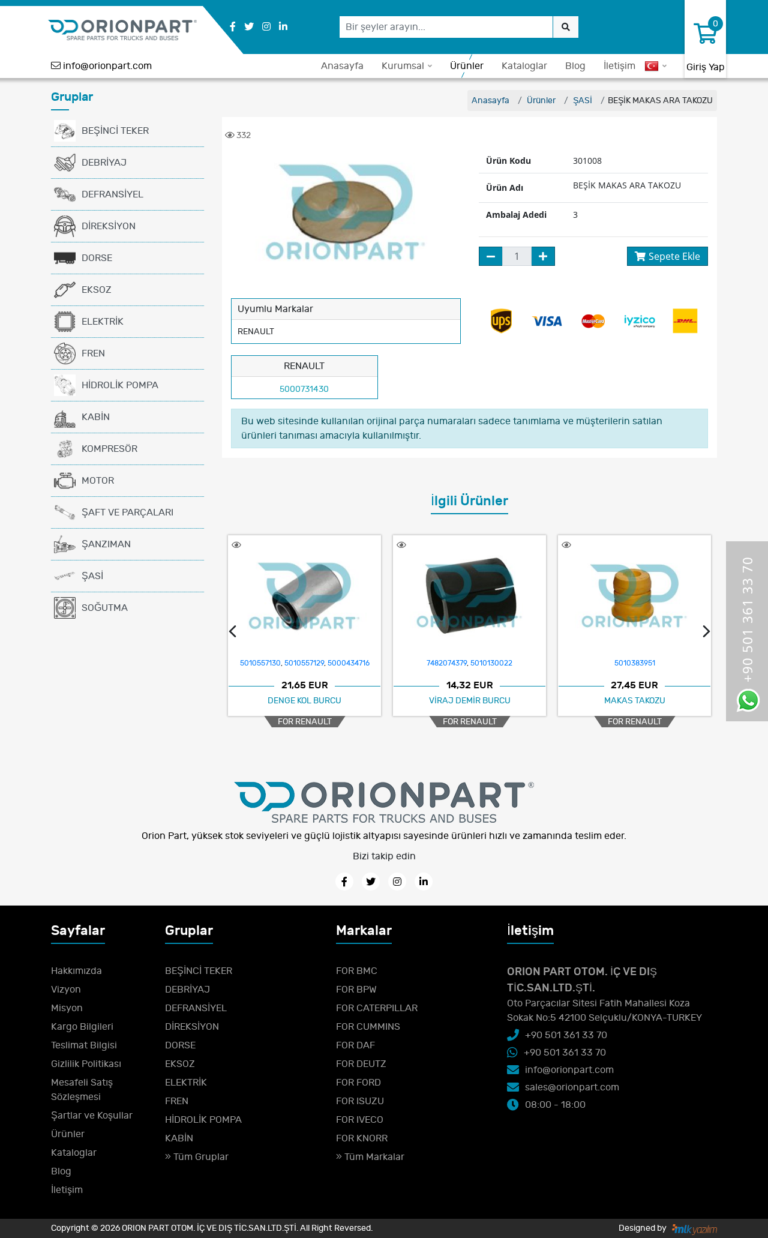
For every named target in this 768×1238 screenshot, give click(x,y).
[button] (232, 633)
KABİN (96, 417)
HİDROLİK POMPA (120, 385)
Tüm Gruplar (200, 1157)
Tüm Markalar (373, 1157)
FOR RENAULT (305, 722)
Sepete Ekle (674, 256)
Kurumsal (403, 66)
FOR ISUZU (360, 1101)
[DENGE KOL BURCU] (304, 596)
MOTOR (98, 480)
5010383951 (634, 663)
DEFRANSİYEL (112, 194)
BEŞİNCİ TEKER (115, 130)
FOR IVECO (359, 1119)
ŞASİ (92, 576)
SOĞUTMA (105, 607)
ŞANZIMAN (106, 544)
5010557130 (260, 663)
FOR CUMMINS (368, 1026)
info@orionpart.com (107, 66)
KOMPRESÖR (109, 448)
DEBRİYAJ (104, 162)
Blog (575, 66)
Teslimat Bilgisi (84, 1045)
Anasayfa (342, 66)
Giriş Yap (705, 67)
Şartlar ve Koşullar (92, 1115)
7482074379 (447, 663)
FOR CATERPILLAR (377, 1008)
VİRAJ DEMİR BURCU (470, 701)
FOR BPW (356, 989)
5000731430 (304, 389)
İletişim (619, 66)
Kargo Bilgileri (82, 1026)
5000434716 (349, 663)
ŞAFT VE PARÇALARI (127, 512)
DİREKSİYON (109, 226)
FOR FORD (358, 1082)
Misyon (67, 1008)
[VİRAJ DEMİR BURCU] (469, 596)
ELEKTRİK (103, 321)
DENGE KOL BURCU (304, 701)
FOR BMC (356, 971)
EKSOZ (97, 289)
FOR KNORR (362, 1138)
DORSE (97, 258)
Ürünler (467, 66)
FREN (93, 353)
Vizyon (66, 989)
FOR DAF (355, 1045)
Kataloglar (524, 66)
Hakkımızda (76, 971)
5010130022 (491, 663)
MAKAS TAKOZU (634, 701)
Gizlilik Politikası (86, 1064)
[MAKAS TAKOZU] (634, 596)
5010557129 (304, 663)
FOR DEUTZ (361, 1064)
